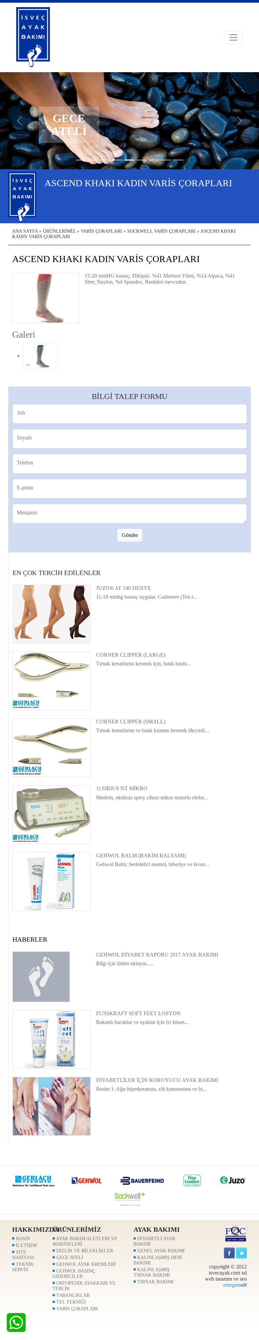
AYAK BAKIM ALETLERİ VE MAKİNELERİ (85, 1241)
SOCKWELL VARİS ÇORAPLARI (161, 231)
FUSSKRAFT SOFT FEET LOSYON (138, 1013)
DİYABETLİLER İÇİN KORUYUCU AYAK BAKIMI (157, 1080)
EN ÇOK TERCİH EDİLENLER (56, 572)
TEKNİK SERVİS (23, 1267)
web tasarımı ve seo (226, 1279)
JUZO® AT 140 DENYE (123, 588)
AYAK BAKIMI (157, 1229)
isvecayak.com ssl (228, 1273)
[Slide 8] (178, 160)
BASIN (22, 1238)
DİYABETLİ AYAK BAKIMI (155, 1241)
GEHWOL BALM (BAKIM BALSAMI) (141, 855)
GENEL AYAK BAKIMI (160, 1250)
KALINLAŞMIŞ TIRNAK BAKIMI (152, 1272)
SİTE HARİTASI (23, 1255)
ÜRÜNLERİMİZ (59, 231)
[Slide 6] (154, 160)
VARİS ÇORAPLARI (101, 231)
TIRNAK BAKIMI (155, 1281)
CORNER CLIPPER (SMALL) (130, 721)
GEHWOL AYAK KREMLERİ (85, 1264)
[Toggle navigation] (233, 37)
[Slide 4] (129, 160)
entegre (235, 1285)
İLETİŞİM (26, 1245)
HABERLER (29, 939)
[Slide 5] (142, 160)
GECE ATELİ (69, 1257)
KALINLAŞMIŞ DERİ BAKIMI (158, 1260)
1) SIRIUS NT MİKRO (121, 788)
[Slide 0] (81, 160)
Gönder (130, 535)
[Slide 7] (166, 160)
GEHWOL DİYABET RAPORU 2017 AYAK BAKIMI (157, 955)
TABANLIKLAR (72, 1295)
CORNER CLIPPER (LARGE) (130, 655)
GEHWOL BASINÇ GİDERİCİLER (74, 1273)
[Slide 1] (93, 160)
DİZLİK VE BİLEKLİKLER (84, 1250)
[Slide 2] (105, 160)
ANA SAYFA (25, 231)
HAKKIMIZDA (35, 1229)
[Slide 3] (117, 160)
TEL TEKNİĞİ (70, 1302)
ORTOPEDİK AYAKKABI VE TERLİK (84, 1286)
